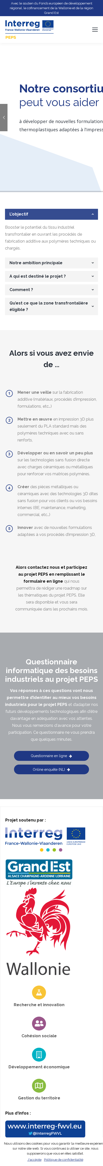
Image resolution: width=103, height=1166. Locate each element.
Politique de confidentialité (63, 1160)
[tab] (51, 214)
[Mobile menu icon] (95, 29)
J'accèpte (35, 1160)
